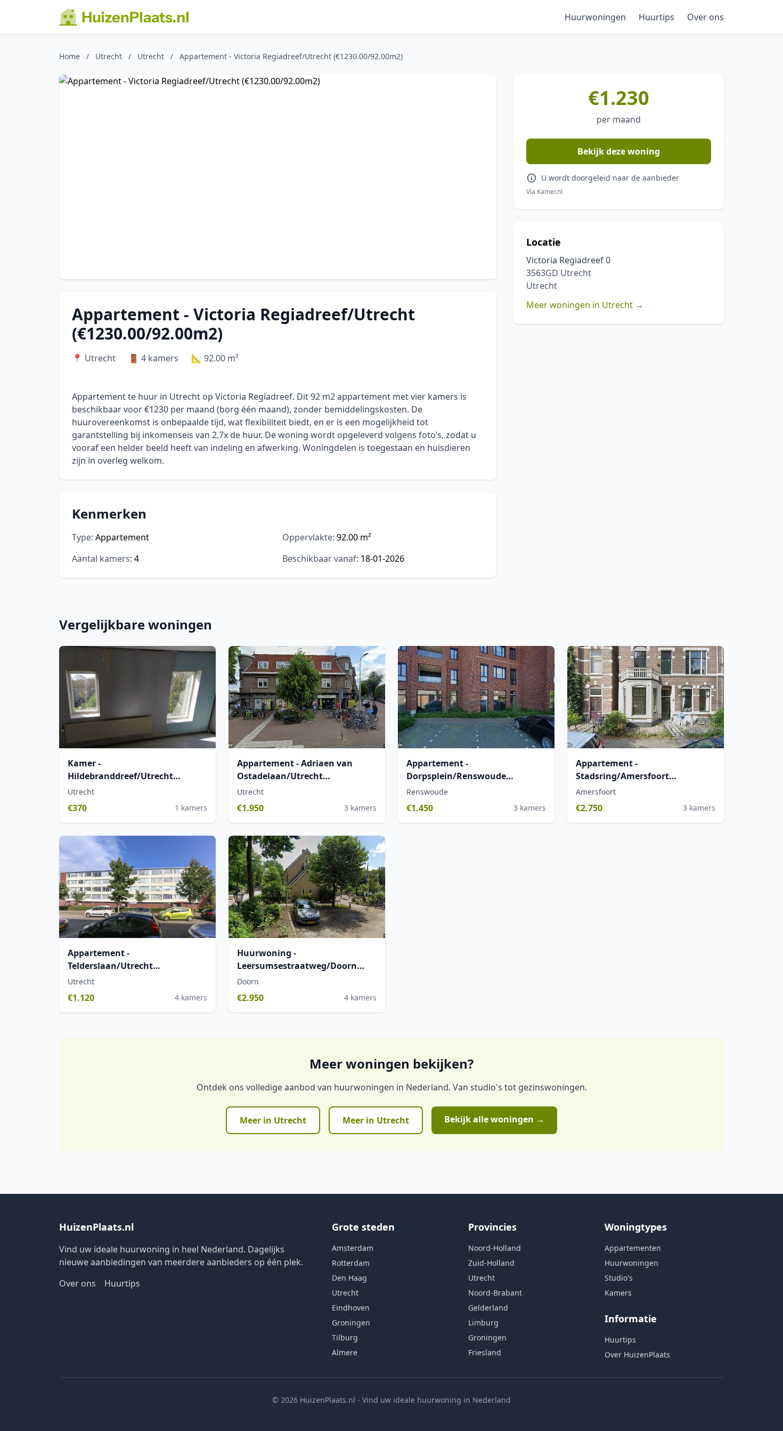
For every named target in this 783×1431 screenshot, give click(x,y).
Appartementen (633, 1248)
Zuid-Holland (491, 1263)
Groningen (351, 1322)
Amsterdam (352, 1248)
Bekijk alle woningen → (494, 1119)
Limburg (483, 1322)
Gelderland (488, 1308)
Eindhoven (351, 1308)
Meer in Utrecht (273, 1120)
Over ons (705, 17)
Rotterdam (351, 1263)
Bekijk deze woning (618, 151)
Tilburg (345, 1337)
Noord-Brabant (495, 1293)
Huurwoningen (595, 17)
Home (69, 56)
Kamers (618, 1293)
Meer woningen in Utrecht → (584, 305)
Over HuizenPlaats (637, 1354)
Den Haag (349, 1278)
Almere (344, 1352)
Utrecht (108, 56)
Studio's (619, 1278)
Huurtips (656, 17)
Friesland (484, 1352)
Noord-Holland (494, 1248)
